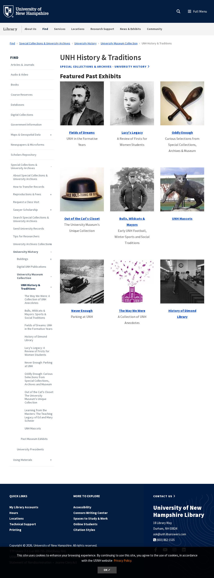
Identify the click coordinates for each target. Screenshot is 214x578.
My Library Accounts (23, 507)
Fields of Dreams (82, 132)
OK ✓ (107, 570)
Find (45, 29)
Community (154, 29)
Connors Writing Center (90, 513)
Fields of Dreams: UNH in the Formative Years (38, 327)
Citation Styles (84, 530)
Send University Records (28, 228)
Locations (77, 29)
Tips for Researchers (26, 236)
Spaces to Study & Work (90, 518)
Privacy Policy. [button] (123, 561)
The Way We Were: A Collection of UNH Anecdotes (37, 299)
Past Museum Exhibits (34, 439)
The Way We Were (132, 310)
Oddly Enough (182, 132)
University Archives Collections (32, 244)
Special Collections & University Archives (44, 43)
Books (15, 84)
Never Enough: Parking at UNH (38, 364)
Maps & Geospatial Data (26, 134)
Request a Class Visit (26, 202)
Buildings (22, 259)
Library (10, 29)
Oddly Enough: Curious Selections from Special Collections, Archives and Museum (39, 379)
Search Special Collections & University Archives (31, 219)
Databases (17, 105)
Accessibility (82, 507)
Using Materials (22, 460)
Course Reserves (22, 94)
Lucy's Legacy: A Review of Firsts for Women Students (37, 351)
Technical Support (22, 524)
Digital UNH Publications (31, 266)
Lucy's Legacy (132, 132)
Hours (13, 513)
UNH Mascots (33, 428)
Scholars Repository (23, 155)
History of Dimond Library (36, 338)
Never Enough (82, 310)
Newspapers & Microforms (27, 144)
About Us (30, 29)
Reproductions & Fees (27, 194)
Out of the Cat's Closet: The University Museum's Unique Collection (39, 397)
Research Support (102, 29)
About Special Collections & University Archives (30, 177)
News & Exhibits (130, 29)
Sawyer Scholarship (25, 210)
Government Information (26, 124)
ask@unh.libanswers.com (169, 534)
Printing (15, 530)
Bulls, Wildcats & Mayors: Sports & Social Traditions (35, 314)
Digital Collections (22, 115)
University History (85, 43)
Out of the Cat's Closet (82, 218)
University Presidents (30, 449)
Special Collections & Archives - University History (103, 66)
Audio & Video (19, 74)
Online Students (85, 524)
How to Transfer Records (28, 187)
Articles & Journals (22, 65)
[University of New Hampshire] (29, 11)
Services (59, 29)
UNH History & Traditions (30, 286)
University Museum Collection (119, 43)
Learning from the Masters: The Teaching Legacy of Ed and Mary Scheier (39, 415)
